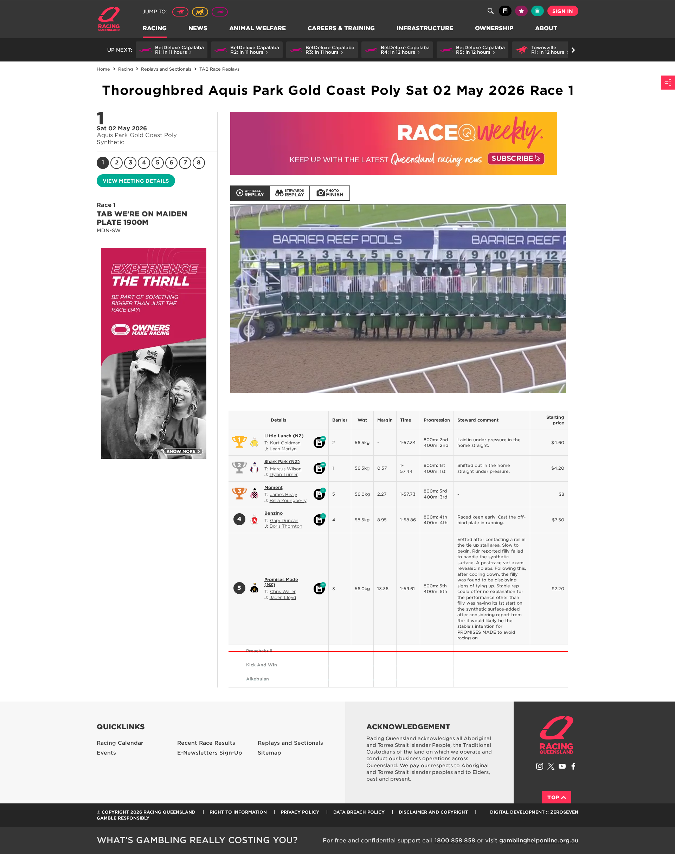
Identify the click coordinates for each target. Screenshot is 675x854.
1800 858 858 (455, 840)
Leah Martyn (283, 448)
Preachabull (259, 650)
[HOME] (112, 19)
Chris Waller (283, 591)
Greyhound (220, 12)
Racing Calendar (120, 743)
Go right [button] (573, 50)
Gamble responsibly (123, 818)
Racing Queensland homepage (556, 735)
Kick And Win (261, 664)
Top (553, 797)
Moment (273, 487)
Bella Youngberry (288, 500)
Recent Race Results (206, 743)
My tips (521, 11)
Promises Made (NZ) (281, 582)
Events (106, 753)
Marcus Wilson (286, 468)
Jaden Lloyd (283, 597)
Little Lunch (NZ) (284, 435)
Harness (200, 12)
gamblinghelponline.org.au (538, 840)
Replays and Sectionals (290, 743)
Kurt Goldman (285, 442)
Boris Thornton (286, 526)
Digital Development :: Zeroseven (534, 812)
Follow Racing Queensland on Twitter (551, 766)
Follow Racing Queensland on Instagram (540, 766)
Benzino (273, 513)
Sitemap (269, 753)
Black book (505, 11)
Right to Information (238, 812)
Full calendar (537, 11)
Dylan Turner (284, 474)
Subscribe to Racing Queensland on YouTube (562, 766)
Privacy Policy (300, 812)
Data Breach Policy (359, 812)
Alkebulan (257, 679)
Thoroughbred (180, 12)
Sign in (562, 11)
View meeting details (136, 181)
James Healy (283, 494)
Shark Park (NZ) (282, 461)
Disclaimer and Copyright (433, 812)
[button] (171, 49)
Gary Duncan (284, 520)
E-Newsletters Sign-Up (209, 753)
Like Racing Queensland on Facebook (573, 766)
